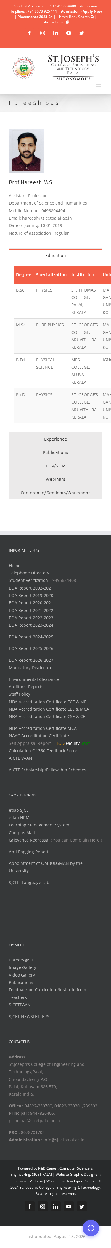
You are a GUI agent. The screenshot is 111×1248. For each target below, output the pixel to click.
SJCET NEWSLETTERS (29, 1016)
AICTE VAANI (21, 758)
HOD (60, 743)
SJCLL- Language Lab (29, 882)
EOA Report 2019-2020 (31, 595)
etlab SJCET (20, 810)
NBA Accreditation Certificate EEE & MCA (49, 709)
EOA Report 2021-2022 (31, 610)
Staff (85, 743)
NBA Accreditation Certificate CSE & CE (47, 716)
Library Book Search (74, 16)
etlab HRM (19, 817)
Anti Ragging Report (29, 851)
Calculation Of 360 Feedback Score (43, 750)
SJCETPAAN (20, 1004)
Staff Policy (19, 694)
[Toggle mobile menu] (99, 85)
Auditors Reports (26, 686)
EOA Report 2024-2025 (31, 637)
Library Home (54, 21)
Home (14, 565)
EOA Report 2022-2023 (31, 617)
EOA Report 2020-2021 (31, 602)
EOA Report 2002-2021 (31, 588)
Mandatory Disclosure (30, 667)
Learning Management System (39, 825)
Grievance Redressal (30, 840)
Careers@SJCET (24, 960)
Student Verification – (30, 580)
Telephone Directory (29, 573)
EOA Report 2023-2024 (31, 625)
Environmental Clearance (34, 679)
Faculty (73, 743)
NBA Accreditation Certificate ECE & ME (47, 701)
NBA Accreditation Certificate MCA (43, 728)
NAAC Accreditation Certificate (39, 735)
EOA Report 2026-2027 (31, 660)
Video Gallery (22, 975)
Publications (21, 982)
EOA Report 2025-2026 (31, 648)
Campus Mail (22, 832)
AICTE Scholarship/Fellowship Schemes (47, 770)
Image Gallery (22, 967)
